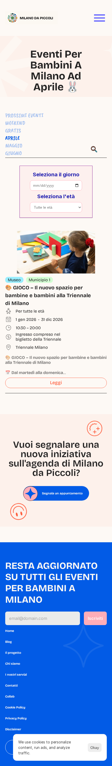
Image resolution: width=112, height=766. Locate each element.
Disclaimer (13, 729)
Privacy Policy (16, 718)
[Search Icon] (94, 149)
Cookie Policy (15, 707)
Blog (8, 642)
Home (9, 631)
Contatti (11, 685)
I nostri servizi (16, 674)
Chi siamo (12, 663)
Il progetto (13, 653)
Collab (10, 696)
